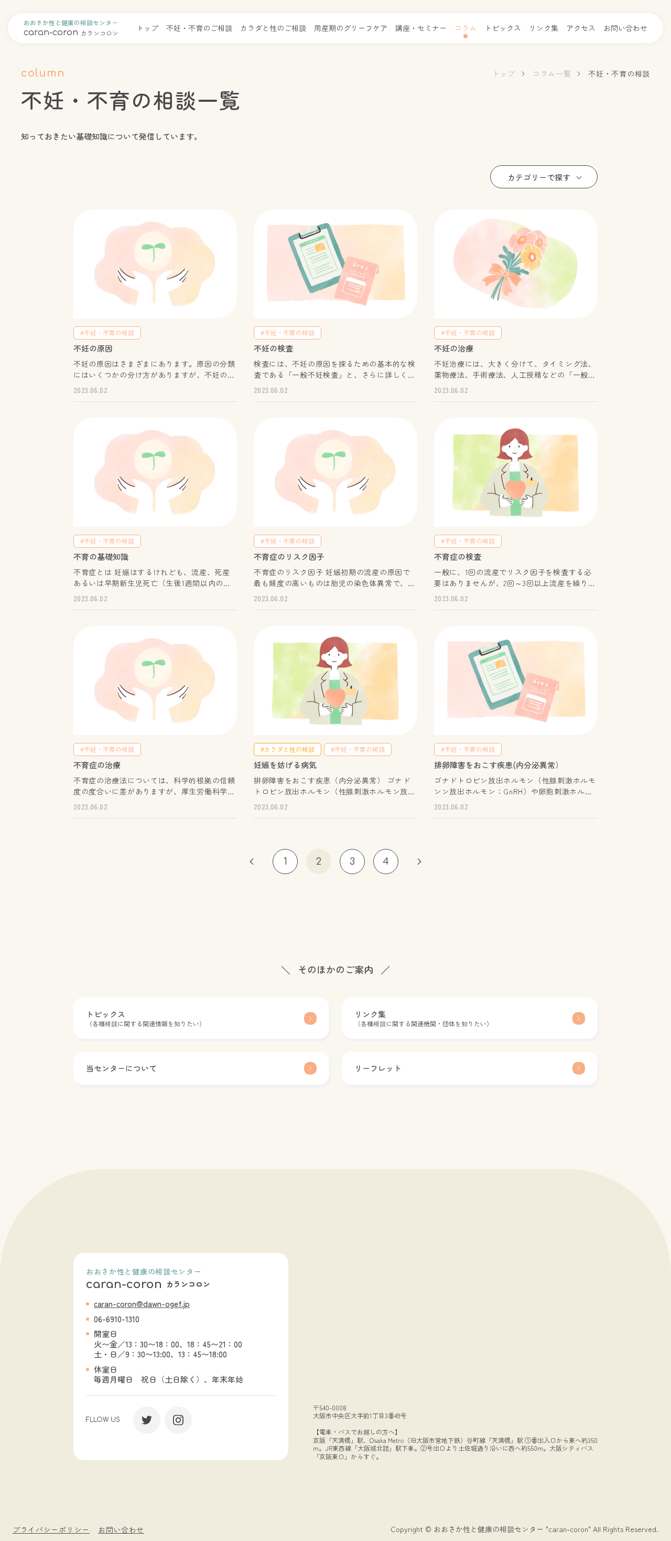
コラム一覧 (552, 73)
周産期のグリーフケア (350, 28)
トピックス (502, 28)
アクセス (581, 28)
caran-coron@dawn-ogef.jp (142, 1303)
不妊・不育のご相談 (199, 28)
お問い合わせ (625, 28)
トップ (147, 28)
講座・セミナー (421, 28)
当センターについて (121, 1068)
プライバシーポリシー (51, 1529)
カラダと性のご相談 (273, 28)
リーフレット (378, 1068)
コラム (465, 28)
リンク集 (543, 28)
